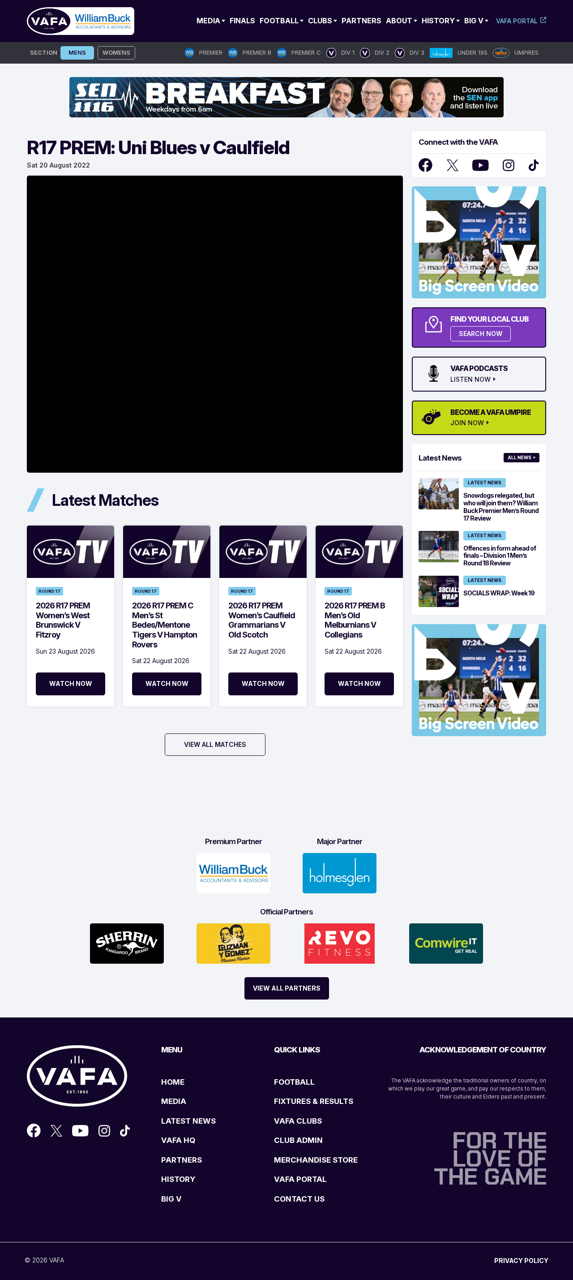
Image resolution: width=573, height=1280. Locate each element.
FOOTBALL (294, 1081)
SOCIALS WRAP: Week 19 (499, 593)
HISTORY (178, 1179)
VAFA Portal (517, 21)
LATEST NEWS (188, 1120)
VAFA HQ (178, 1140)
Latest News (484, 482)
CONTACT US (299, 1198)
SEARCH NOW (480, 333)
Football (279, 20)
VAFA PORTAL (300, 1179)
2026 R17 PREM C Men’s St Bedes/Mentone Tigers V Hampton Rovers (164, 625)
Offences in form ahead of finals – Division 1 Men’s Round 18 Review (499, 555)
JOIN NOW (467, 423)
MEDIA (173, 1101)
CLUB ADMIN (298, 1140)
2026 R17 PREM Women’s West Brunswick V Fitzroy (63, 620)
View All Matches (215, 744)
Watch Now (70, 683)
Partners (361, 20)
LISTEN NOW (470, 379)
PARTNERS (181, 1159)
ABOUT (399, 20)
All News (519, 457)
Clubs (320, 20)
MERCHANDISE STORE (316, 1159)
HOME (172, 1081)
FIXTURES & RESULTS (313, 1101)
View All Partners (287, 988)
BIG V (171, 1198)
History (438, 20)
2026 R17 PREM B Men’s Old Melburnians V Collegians (355, 620)
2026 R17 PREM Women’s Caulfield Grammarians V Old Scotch (261, 620)
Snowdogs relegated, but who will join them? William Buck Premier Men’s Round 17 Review (501, 506)
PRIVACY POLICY (521, 1260)
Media (208, 20)
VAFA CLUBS (298, 1120)
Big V (473, 20)
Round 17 (49, 591)
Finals (242, 20)
